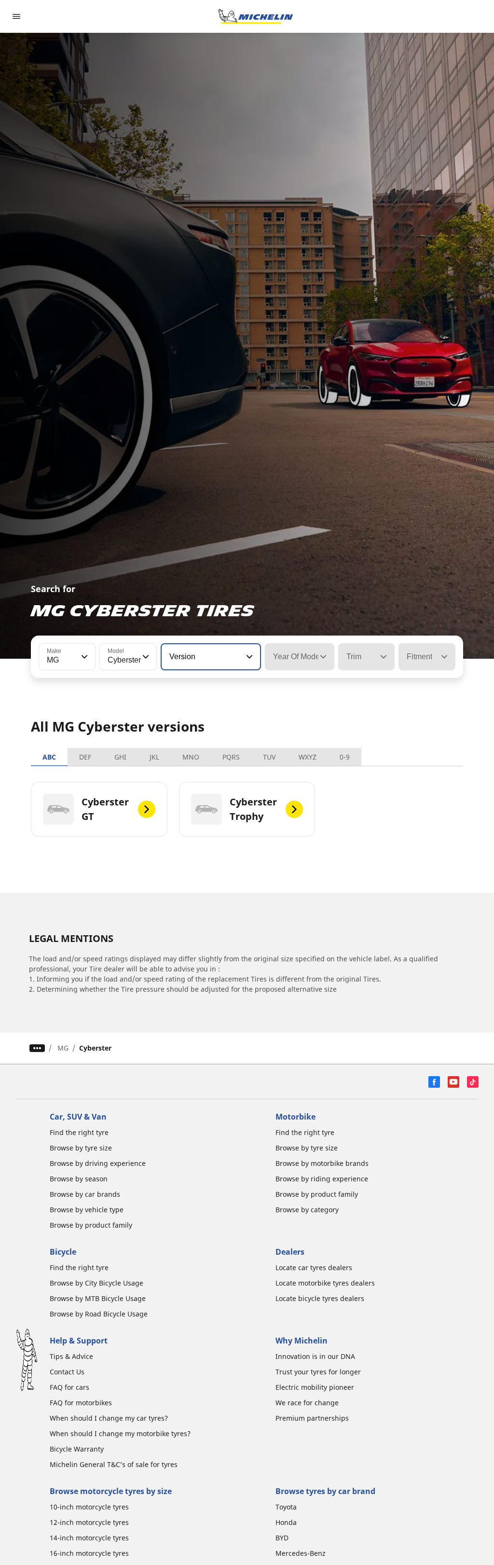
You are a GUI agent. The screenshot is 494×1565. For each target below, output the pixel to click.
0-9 (345, 757)
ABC (49, 757)
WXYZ (307, 757)
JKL (154, 757)
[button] (83, 657)
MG (63, 1048)
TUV (269, 757)
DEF (85, 757)
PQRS (231, 757)
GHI (120, 757)
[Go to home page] (255, 16)
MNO (190, 757)
